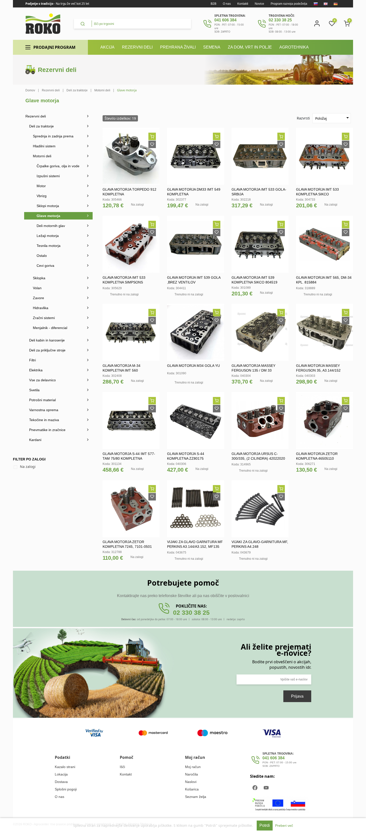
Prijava (297, 696)
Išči (122, 767)
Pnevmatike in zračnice (47, 430)
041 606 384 (225, 20)
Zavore (38, 298)
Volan (37, 288)
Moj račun (193, 767)
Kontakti (242, 3)
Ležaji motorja (48, 236)
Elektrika (36, 370)
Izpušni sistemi (48, 176)
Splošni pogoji (66, 789)
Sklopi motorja (48, 206)
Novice (259, 3)
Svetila (34, 390)
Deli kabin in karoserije (47, 340)
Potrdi (264, 825)
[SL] (316, 3)
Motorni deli (42, 156)
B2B (213, 3)
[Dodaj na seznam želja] (152, 144)
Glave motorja (48, 216)
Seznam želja (195, 797)
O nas (227, 3)
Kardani (35, 440)
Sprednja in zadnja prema (53, 136)
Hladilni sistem (44, 146)
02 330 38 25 (280, 20)
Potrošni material (42, 400)
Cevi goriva (45, 266)
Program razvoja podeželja (289, 3)
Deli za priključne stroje (47, 350)
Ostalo (42, 256)
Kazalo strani (65, 767)
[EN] (326, 3)
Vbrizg (42, 196)
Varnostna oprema (43, 410)
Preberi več (284, 826)
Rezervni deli (35, 116)
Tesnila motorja (49, 246)
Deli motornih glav (51, 226)
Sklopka (39, 278)
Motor (41, 186)
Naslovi (190, 782)
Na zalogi (28, 466)
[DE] (336, 3)
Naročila (191, 774)
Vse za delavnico (42, 380)
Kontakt (126, 774)
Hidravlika (40, 308)
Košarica (192, 789)
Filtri (32, 360)
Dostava (61, 782)
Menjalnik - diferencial (50, 328)
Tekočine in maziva (44, 420)
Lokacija (61, 774)
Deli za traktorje (41, 126)
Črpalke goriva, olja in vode (58, 166)
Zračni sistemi (44, 318)
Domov (30, 90)
